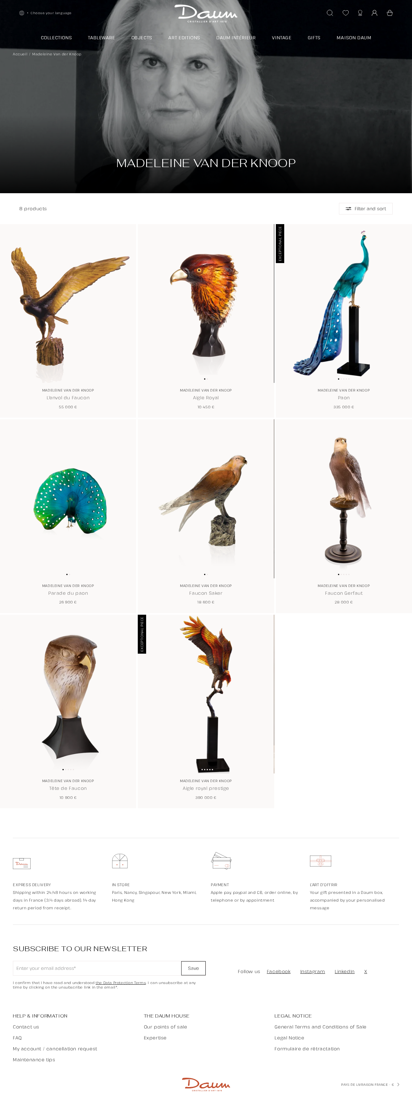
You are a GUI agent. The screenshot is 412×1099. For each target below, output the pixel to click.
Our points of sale (165, 1027)
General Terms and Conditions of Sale (321, 1027)
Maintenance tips (34, 1059)
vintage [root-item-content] (282, 37)
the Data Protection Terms (121, 983)
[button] (390, 13)
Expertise (155, 1038)
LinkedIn (345, 971)
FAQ (17, 1038)
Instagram (312, 971)
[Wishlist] (346, 13)
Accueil (20, 54)
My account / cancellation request (55, 1049)
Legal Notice (289, 1038)
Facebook (279, 971)
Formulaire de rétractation (307, 1049)
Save (193, 968)
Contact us (26, 1027)
